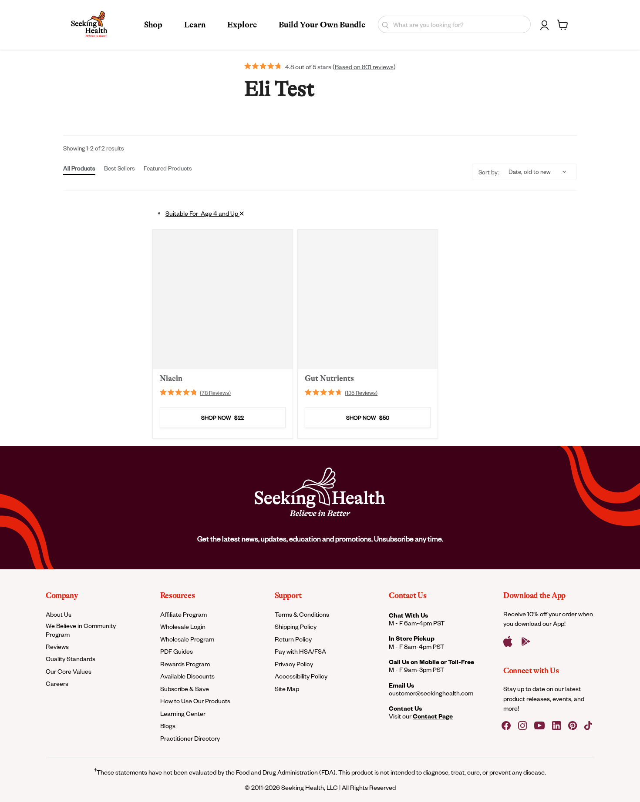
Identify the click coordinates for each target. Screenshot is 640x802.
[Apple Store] (507, 641)
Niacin (171, 378)
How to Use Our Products (195, 701)
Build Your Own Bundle (322, 25)
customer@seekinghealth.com (431, 693)
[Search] (383, 24)
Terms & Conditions (302, 614)
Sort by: (488, 172)
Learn (194, 25)
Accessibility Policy (301, 676)
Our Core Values (68, 671)
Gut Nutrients (329, 378)
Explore (242, 25)
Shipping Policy (296, 626)
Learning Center (182, 713)
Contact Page (433, 716)
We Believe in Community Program (81, 630)
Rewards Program (185, 664)
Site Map (287, 689)
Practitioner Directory (190, 738)
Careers (57, 683)
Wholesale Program (187, 639)
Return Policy (293, 639)
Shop (153, 25)
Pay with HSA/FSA (300, 651)
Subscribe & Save (184, 689)
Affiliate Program (183, 614)
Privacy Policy (294, 664)
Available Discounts (187, 676)
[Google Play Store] (526, 641)
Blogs (167, 726)
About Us (58, 614)
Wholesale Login (182, 626)
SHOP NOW (222, 417)
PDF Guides (176, 651)
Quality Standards (70, 659)
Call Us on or (431, 662)
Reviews (57, 646)
